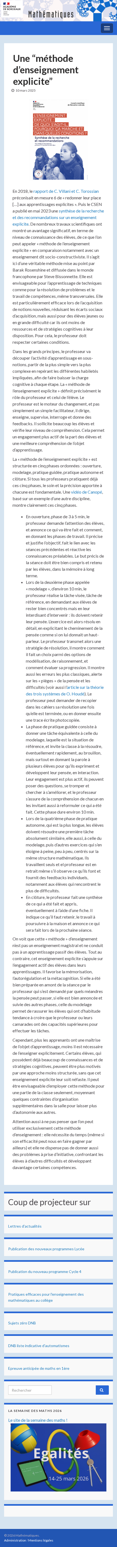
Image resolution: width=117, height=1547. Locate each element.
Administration (15, 1540)
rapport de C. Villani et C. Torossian (66, 191)
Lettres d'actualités (25, 1226)
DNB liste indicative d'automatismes (38, 1345)
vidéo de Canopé (86, 491)
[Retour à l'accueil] (58, 10)
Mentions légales (40, 1540)
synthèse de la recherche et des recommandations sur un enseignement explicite (58, 217)
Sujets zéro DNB (22, 1323)
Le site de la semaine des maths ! (37, 1420)
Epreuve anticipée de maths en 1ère (38, 1368)
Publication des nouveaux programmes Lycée (46, 1248)
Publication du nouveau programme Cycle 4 (44, 1271)
